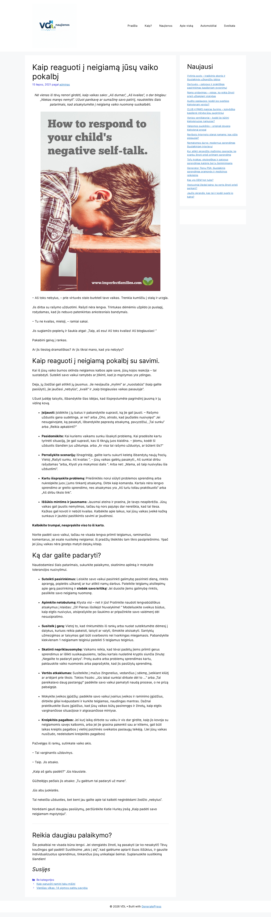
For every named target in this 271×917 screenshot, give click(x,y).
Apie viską (186, 25)
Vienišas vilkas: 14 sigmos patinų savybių (62, 887)
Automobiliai (208, 25)
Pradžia (132, 25)
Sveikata (229, 25)
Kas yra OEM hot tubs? (200, 179)
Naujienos (165, 25)
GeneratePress (151, 906)
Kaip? (148, 25)
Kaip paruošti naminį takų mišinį (56, 883)
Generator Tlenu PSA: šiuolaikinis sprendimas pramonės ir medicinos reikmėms (207, 171)
